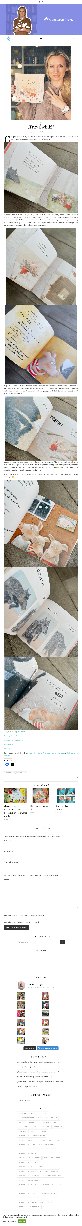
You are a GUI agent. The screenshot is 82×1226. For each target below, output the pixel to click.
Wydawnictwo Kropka (49, 1171)
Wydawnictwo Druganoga (49, 1149)
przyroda (58, 1126)
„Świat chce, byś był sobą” (55, 753)
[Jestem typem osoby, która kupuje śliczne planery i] (21, 1022)
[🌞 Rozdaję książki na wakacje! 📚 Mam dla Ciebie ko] (45, 1031)
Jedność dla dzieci (50, 1122)
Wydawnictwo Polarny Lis (30, 1189)
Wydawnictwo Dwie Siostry (30, 1153)
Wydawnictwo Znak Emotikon (31, 1202)
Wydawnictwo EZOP (52, 1158)
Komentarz (8, 879)
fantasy (22, 1122)
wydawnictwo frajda (27, 1162)
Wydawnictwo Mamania (52, 1175)
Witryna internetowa (11, 862)
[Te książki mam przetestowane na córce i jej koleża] (45, 1005)
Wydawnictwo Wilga (50, 1193)
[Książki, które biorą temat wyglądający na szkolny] (45, 1022)
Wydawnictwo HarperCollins (31, 1166)
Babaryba (22, 1113)
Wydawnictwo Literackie (29, 1175)
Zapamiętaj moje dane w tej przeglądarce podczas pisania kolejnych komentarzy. (34, 875)
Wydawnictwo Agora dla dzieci (32, 1135)
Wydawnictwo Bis (46, 1144)
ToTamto (34, 1131)
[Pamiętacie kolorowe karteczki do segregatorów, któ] (45, 996)
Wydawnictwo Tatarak (28, 1193)
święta (45, 1207)
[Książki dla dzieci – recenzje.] (8, 38)
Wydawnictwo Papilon (52, 1184)
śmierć (50, 1202)
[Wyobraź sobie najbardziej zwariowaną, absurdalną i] (21, 1005)
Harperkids (34, 1122)
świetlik (22, 1207)
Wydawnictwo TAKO (11, 740)
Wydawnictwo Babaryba (49, 1140)
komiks (36, 1126)
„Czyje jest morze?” (36, 753)
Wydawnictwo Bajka (27, 1144)
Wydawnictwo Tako (20, 773)
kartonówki (24, 1126)
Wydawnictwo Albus (27, 1140)
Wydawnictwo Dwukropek (29, 1158)
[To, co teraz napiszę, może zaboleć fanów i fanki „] (21, 996)
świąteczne (34, 1207)
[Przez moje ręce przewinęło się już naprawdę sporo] (21, 1031)
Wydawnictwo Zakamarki (29, 1198)
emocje (54, 1118)
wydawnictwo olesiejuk (29, 1184)
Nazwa (7, 841)
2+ (41, 123)
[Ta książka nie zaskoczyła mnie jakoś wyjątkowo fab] (21, 1013)
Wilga (44, 1131)
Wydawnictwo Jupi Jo (27, 1171)
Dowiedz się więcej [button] (10, 1221)
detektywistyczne (26, 1118)
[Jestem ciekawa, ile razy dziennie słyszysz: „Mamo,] (21, 1040)
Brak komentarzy (46, 132)
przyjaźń (46, 1126)
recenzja (8, 773)
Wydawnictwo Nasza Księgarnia (32, 1180)
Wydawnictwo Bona (27, 1149)
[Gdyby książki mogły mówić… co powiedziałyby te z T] (45, 1040)
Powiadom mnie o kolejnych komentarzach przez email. (24, 915)
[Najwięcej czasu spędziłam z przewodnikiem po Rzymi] (45, 1013)
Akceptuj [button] (22, 1221)
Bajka (32, 1113)
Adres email (9, 851)
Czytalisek (43, 1113)
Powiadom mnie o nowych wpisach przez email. (21, 922)
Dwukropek (42, 1118)
